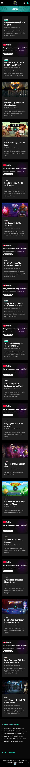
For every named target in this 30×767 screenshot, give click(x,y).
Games (6, 19)
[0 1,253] (15, 606)
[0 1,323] (15, 450)
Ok (15, 764)
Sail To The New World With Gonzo (13, 184)
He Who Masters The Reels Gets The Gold (12, 264)
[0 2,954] (15, 210)
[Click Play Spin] (15, 3)
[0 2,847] (15, 129)
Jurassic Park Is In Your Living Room (13, 581)
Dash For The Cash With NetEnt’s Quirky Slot (14, 63)
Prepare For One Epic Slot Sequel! (12, 733)
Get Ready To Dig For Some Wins (13, 224)
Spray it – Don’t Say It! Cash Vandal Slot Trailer (14, 304)
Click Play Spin (9, 27)
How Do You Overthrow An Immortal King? (14, 621)
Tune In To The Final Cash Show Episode (13, 731)
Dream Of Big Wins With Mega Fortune (14, 104)
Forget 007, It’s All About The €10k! (12, 728)
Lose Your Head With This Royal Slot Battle (14, 661)
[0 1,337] (15, 687)
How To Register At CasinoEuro (11, 736)
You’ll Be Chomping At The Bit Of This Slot (13, 344)
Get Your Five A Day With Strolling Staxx (14, 503)
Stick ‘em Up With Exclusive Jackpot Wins (13, 384)
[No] (28, 763)
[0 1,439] (15, 488)
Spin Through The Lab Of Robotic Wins (14, 701)
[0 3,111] (15, 89)
